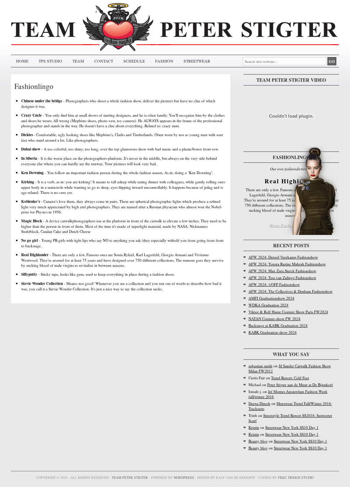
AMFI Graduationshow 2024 (271, 298)
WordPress (184, 477)
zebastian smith (260, 365)
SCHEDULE (134, 61)
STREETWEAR (197, 61)
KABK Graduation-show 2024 (272, 332)
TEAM (78, 61)
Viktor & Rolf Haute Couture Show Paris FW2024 (288, 311)
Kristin (253, 427)
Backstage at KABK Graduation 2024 (278, 325)
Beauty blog (258, 441)
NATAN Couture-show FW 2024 (274, 318)
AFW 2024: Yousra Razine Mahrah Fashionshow (287, 263)
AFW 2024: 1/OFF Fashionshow (274, 284)
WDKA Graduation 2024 (268, 304)
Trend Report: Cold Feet (290, 377)
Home (22, 61)
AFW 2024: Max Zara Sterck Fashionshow (282, 270)
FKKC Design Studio (296, 477)
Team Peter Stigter (130, 477)
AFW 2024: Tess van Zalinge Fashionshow (282, 277)
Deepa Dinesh (259, 403)
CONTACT (103, 61)
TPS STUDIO (50, 61)
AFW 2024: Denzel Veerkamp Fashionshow (283, 257)
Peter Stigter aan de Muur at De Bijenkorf (300, 384)
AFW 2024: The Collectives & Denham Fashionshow (290, 291)
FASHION (164, 61)
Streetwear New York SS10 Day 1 (292, 427)
